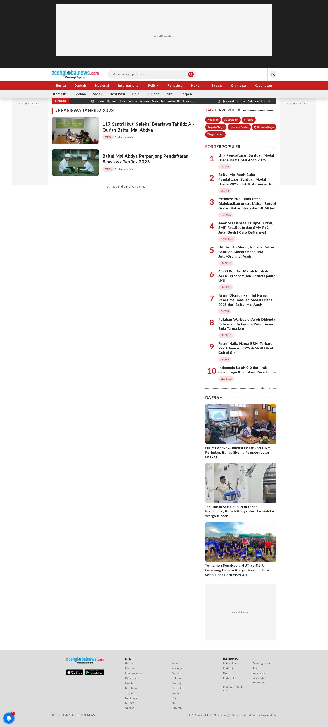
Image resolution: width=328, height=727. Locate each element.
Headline (213, 119)
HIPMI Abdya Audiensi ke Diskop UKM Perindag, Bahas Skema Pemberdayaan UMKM (238, 452)
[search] (191, 74)
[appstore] (74, 674)
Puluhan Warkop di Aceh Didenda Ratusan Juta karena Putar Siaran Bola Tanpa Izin (246, 324)
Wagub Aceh (215, 134)
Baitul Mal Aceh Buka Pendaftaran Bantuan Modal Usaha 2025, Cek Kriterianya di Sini (244, 181)
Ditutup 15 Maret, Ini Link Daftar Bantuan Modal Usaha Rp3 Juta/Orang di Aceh (246, 251)
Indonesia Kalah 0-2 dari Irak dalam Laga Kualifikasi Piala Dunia (247, 370)
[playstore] (94, 674)
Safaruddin (231, 119)
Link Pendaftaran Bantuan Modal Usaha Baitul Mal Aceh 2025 (246, 158)
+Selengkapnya (266, 388)
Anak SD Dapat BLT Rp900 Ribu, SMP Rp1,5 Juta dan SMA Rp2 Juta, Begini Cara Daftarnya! (245, 227)
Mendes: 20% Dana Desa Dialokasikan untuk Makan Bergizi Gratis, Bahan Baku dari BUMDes (247, 203)
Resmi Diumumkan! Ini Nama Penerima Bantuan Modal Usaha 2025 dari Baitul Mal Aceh (245, 300)
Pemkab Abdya (239, 127)
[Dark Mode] (273, 74)
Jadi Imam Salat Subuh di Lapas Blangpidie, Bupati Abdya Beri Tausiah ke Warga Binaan (239, 511)
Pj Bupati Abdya (264, 127)
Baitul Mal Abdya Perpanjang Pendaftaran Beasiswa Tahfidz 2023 (145, 159)
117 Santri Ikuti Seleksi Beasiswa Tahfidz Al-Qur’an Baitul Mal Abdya (148, 127)
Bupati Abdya (215, 127)
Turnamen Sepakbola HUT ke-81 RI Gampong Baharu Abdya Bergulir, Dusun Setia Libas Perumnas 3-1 (238, 570)
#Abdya (248, 119)
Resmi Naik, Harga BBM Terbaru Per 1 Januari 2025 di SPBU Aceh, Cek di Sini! (246, 348)
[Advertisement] (164, 35)
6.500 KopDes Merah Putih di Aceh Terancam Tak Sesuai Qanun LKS (246, 275)
